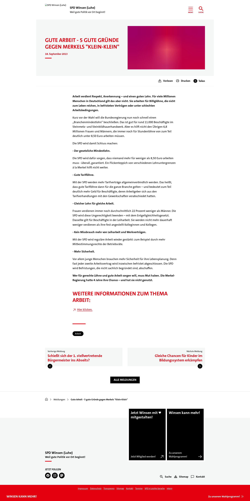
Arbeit (78, 333)
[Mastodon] (62, 475)
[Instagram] (55, 475)
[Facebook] (48, 475)
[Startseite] (46, 399)
